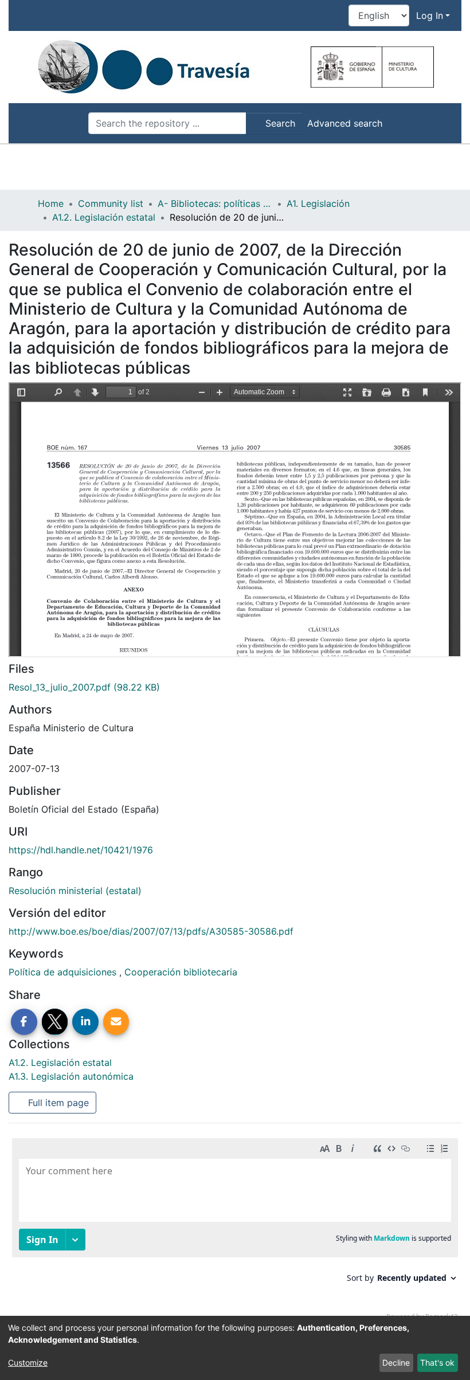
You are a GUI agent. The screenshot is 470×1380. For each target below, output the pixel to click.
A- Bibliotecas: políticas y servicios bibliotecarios (215, 203)
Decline (396, 1362)
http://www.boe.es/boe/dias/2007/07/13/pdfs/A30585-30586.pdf (151, 931)
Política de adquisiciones (64, 972)
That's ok (437, 1362)
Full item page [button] (57, 1102)
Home (51, 203)
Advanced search (344, 123)
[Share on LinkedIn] (85, 1022)
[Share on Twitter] (55, 1022)
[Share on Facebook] (24, 1022)
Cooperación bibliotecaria (180, 972)
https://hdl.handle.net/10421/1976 (81, 850)
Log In (429, 15)
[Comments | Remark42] (235, 1232)
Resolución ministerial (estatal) (75, 890)
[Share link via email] (116, 1022)
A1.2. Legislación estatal (103, 217)
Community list (110, 203)
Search (279, 123)
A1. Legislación (318, 203)
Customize (28, 1362)
